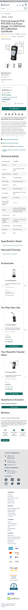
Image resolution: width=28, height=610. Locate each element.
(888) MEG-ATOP (11, 457)
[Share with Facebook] (6, 114)
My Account (10, 494)
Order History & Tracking (13, 498)
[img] (13, 17)
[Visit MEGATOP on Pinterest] (18, 479)
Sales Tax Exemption (12, 514)
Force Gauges (7, 13)
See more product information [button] (10, 139)
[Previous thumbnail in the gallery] (3, 65)
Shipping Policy (11, 535)
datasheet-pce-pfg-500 (11, 254)
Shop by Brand (11, 501)
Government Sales (12, 525)
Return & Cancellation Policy (14, 538)
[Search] (25, 8)
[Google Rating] (13, 568)
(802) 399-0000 (11, 458)
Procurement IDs (11, 513)
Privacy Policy (11, 542)
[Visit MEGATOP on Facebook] (6, 479)
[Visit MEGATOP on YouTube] (18, 483)
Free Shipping (9, 341)
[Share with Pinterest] (12, 114)
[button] (16, 97)
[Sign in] (17, 5)
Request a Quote (11, 502)
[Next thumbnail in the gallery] (25, 65)
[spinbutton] (5, 104)
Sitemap (9, 530)
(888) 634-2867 (10, 455)
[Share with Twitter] (9, 114)
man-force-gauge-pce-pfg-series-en (14, 245)
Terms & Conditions (12, 543)
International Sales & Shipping (14, 537)
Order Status (10, 496)
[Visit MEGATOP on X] (12, 483)
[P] (22, 114)
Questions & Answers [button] (6, 38)
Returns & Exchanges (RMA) (13, 508)
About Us (10, 521)
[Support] (20, 5)
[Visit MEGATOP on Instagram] (6, 483)
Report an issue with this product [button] (10, 143)
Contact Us (10, 516)
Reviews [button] (14, 36)
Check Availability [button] (6, 99)
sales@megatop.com (11, 464)
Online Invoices (11, 499)
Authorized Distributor (12, 523)
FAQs (9, 526)
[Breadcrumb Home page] (1, 13)
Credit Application (11, 528)
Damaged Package (12, 510)
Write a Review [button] (20, 36)
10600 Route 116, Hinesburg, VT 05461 (11, 461)
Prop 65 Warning (19, 146)
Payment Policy (11, 540)
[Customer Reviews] (14, 577)
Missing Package (11, 511)
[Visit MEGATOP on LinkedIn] (12, 479)
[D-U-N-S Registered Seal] (13, 586)
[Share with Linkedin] (15, 114)
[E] (19, 114)
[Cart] (26, 5)
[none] (3, 8)
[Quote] (23, 5)
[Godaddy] (11, 593)
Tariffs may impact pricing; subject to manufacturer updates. (14, 150)
